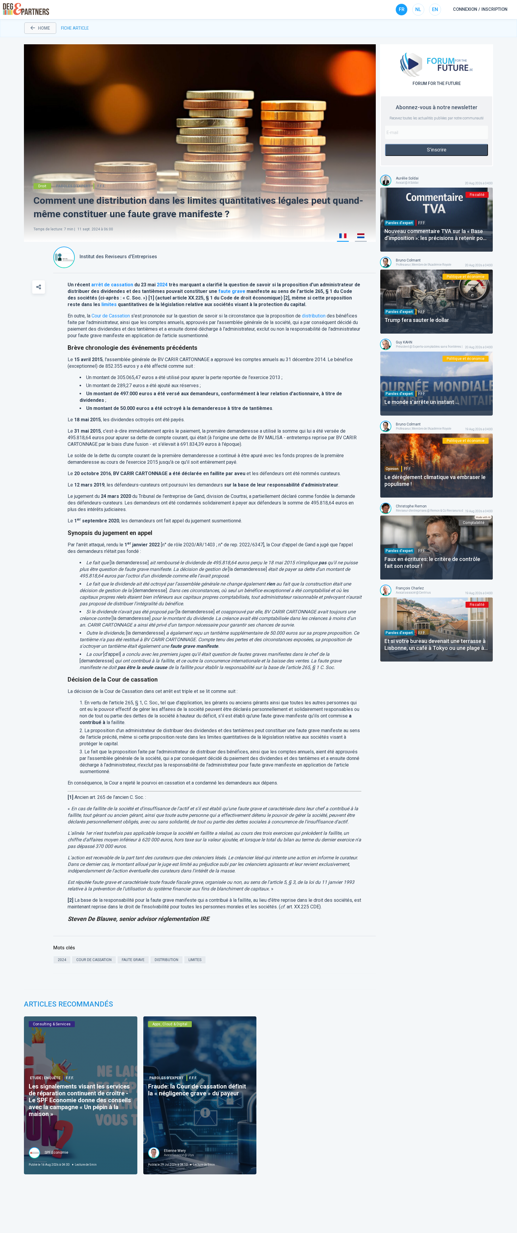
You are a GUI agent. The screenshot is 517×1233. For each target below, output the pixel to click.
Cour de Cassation (111, 316)
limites (109, 304)
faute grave (231, 291)
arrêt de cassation (112, 285)
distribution (314, 316)
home (44, 28)
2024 (162, 285)
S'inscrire (436, 150)
